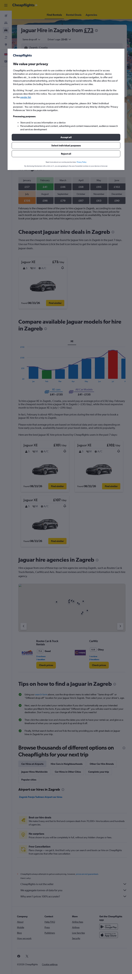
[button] (66, 137)
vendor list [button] (25, 97)
